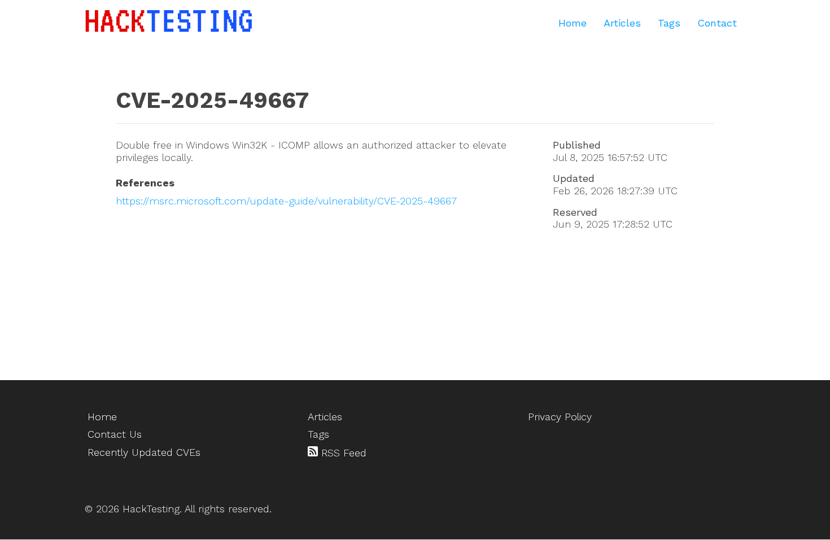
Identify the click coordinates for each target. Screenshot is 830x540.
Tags (669, 23)
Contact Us (115, 434)
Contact (717, 23)
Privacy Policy (560, 417)
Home (572, 23)
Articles (622, 23)
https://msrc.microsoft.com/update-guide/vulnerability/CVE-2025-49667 (286, 201)
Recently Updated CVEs (144, 452)
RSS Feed (342, 453)
